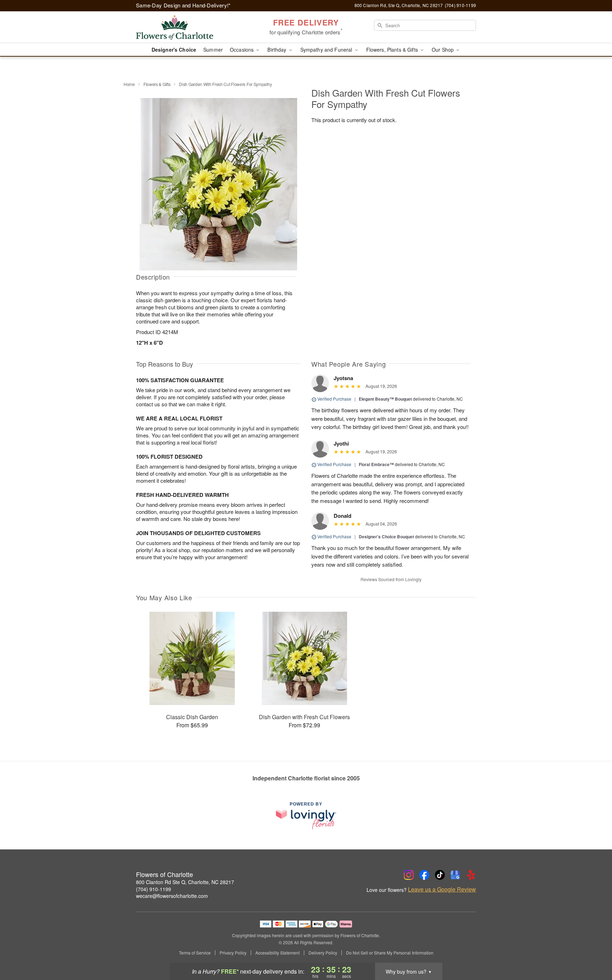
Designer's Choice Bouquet (386, 536)
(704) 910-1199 (153, 889)
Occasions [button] (242, 49)
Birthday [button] (277, 49)
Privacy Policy (233, 953)
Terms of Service (195, 953)
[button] (593, 950)
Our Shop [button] (443, 49)
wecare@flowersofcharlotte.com (172, 895)
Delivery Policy (322, 953)
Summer (213, 49)
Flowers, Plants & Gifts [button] (392, 49)
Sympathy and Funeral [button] (327, 49)
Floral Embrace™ (376, 464)
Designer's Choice (174, 49)
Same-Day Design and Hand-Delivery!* (183, 5)
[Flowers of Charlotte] (187, 27)
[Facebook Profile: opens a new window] (424, 875)
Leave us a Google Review (442, 889)
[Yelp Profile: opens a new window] (471, 875)
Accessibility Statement (277, 953)
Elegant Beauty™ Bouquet (385, 399)
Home (129, 84)
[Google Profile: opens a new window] (455, 875)
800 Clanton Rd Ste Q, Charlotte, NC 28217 (185, 882)
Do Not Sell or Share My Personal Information (390, 953)
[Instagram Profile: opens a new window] (409, 875)
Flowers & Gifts (157, 84)
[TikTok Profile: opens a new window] (440, 875)
